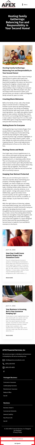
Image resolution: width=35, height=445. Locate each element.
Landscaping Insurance (10, 385)
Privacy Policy (17, 432)
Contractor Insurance (9, 382)
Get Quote (17, 443)
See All (5, 396)
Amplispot (18, 430)
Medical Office (7, 392)
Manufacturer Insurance (10, 389)
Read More (9, 278)
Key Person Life (7, 418)
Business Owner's (8, 407)
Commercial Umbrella (9, 411)
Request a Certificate (17, 439)
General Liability (8, 414)
